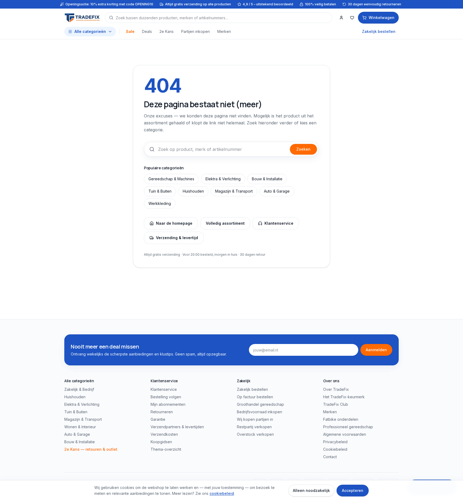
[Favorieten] (352, 17)
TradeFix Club (335, 404)
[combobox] (218, 17)
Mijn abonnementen (168, 404)
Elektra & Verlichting (223, 179)
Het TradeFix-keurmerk (344, 397)
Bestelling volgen (166, 397)
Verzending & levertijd (177, 237)
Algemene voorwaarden (344, 434)
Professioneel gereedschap (348, 426)
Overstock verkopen (255, 434)
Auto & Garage (277, 191)
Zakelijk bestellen (378, 31)
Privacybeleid (335, 441)
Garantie (158, 419)
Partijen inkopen (195, 31)
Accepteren (352, 490)
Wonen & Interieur (80, 426)
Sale (130, 31)
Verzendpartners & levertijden (177, 426)
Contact (330, 456)
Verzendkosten (164, 434)
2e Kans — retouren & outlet (90, 449)
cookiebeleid (222, 493)
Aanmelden (376, 349)
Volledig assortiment (225, 223)
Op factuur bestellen (255, 397)
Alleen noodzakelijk (311, 490)
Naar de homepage (174, 223)
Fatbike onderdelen (340, 419)
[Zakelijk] (341, 17)
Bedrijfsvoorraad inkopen (259, 412)
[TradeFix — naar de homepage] (82, 17)
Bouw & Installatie (267, 179)
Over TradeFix (336, 389)
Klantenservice (278, 223)
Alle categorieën (90, 31)
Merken (224, 31)
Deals (147, 31)
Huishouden (193, 191)
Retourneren (162, 412)
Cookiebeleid (335, 449)
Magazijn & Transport (234, 191)
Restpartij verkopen (254, 426)
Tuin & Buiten (159, 191)
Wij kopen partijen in (255, 419)
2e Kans (166, 31)
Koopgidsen (161, 441)
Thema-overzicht (166, 449)
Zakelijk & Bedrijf (79, 389)
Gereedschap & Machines (171, 179)
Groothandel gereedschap (260, 404)
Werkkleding (159, 203)
